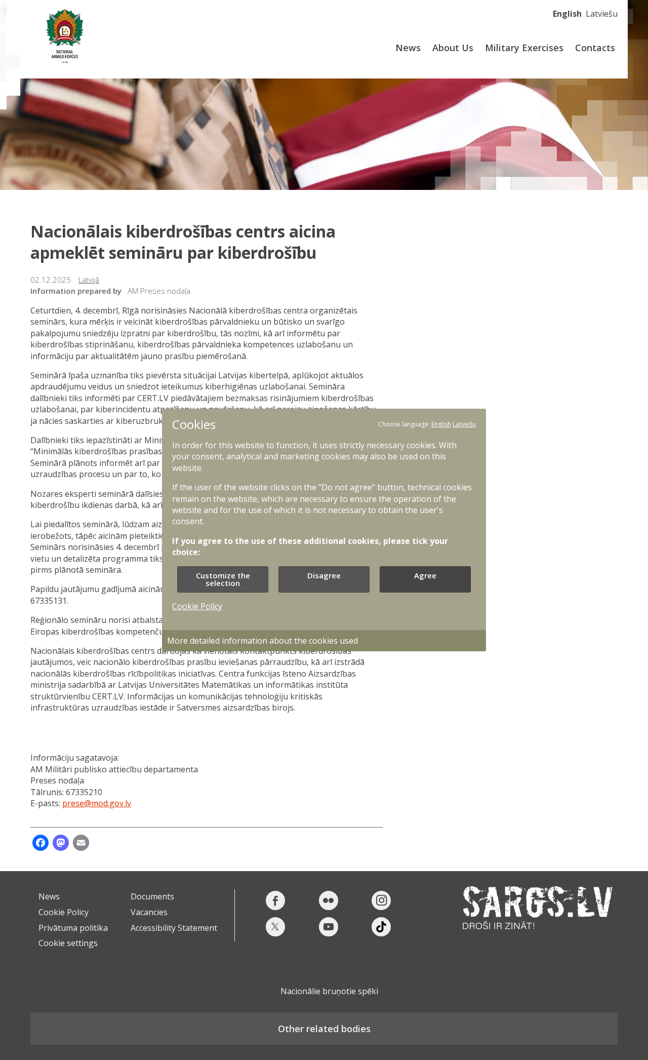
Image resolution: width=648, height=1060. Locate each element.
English (567, 13)
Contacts (595, 48)
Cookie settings (68, 943)
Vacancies (149, 912)
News (408, 48)
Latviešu (602, 13)
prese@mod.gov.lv (96, 803)
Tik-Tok (381, 926)
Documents (152, 896)
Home (64, 34)
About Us (452, 48)
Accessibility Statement (174, 927)
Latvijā (88, 279)
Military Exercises (524, 48)
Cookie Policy (63, 912)
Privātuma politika (73, 927)
